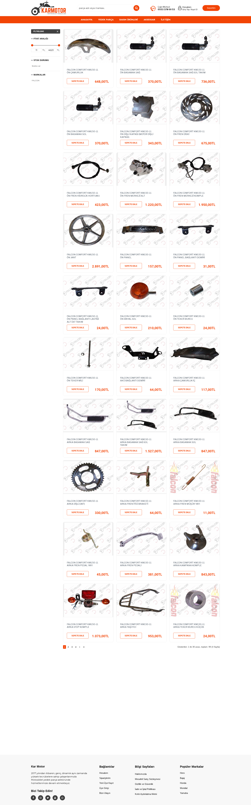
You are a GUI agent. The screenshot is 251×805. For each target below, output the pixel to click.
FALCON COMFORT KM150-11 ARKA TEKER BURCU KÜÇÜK (189, 626)
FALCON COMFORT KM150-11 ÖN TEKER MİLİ (82, 379)
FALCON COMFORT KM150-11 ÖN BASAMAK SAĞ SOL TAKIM (189, 71)
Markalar (39, 75)
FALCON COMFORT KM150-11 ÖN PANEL (136, 256)
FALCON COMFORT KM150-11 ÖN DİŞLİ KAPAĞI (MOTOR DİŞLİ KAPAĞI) (136, 133)
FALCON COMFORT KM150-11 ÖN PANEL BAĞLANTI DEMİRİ (189, 256)
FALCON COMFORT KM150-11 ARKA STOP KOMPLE (82, 626)
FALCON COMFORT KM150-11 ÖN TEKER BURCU (189, 317)
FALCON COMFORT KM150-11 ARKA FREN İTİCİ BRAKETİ (136, 502)
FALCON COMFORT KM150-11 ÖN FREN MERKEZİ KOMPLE (189, 194)
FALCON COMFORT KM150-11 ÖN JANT (82, 256)
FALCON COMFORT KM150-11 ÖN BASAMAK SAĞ (136, 71)
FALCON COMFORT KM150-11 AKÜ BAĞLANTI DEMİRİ (136, 379)
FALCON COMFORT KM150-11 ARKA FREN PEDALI (136, 564)
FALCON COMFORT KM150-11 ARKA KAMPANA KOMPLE (189, 564)
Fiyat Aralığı (41, 39)
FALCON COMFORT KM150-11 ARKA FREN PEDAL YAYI (82, 564)
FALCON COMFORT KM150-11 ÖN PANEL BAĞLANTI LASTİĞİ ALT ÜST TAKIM (83, 318)
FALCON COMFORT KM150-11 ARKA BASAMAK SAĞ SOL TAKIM (136, 441)
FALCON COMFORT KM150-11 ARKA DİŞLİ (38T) (82, 502)
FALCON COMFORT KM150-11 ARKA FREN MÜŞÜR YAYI (189, 502)
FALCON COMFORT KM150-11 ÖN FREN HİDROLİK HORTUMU (83, 194)
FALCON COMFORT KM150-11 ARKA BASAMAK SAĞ (82, 441)
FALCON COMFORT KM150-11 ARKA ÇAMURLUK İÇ (189, 379)
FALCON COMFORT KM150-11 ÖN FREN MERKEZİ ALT (136, 194)
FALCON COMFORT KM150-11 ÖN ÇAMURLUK (82, 71)
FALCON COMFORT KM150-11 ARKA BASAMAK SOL (189, 441)
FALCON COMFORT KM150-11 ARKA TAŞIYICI (136, 626)
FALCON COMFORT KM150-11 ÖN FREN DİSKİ (189, 133)
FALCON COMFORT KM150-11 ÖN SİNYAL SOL (136, 317)
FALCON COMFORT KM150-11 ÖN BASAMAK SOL (82, 133)
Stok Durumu (41, 60)
